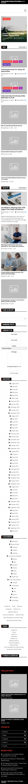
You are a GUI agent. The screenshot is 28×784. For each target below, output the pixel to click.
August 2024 (15, 451)
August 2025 (15, 416)
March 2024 (15, 466)
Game (14, 571)
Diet (20, 61)
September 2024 (15, 448)
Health (15, 574)
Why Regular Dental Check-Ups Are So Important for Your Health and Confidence (12, 245)
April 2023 (15, 498)
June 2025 (15, 422)
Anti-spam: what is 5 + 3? (14, 366)
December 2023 (15, 475)
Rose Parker (17, 38)
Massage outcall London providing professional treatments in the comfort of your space (13, 774)
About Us (19, 606)
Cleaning (14, 553)
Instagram (5, 739)
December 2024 (15, 439)
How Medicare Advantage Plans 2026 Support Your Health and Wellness (13, 208)
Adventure (15, 541)
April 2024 (15, 463)
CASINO (5, 19)
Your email (14, 340)
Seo (15, 591)
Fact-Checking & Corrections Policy (13, 617)
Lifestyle (14, 582)
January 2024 (15, 472)
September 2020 (15, 507)
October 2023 (15, 481)
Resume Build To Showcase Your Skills (11, 151)
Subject (14, 346)
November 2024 (15, 442)
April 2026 (15, 395)
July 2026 (14, 386)
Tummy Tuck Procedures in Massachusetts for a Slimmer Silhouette (13, 695)
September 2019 (15, 528)
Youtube (4, 746)
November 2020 (15, 501)
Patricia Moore (20, 74)
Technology (14, 600)
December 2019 (15, 522)
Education (15, 565)
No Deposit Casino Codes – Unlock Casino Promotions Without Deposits (12, 34)
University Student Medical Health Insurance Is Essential (13, 2)
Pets (15, 588)
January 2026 (15, 404)
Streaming (15, 597)
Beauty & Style (7, 61)
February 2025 (15, 434)
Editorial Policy (20, 615)
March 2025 (15, 431)
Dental (15, 61)
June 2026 (15, 389)
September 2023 (15, 484)
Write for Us (17, 609)
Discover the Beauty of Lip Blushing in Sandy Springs (12, 720)
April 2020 (15, 513)
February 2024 (15, 469)
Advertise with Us (13, 612)
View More (22, 47)
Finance (15, 568)
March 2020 (15, 516)
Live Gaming (14, 585)
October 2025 (15, 410)
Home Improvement (14, 580)
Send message (14, 373)
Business (14, 547)
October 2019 (15, 525)
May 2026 (15, 392)
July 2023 (14, 490)
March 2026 (15, 398)
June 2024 (15, 457)
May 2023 (15, 495)
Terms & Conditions (8, 615)
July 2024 (14, 454)
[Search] (25, 318)
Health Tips (6, 64)
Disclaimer (9, 609)
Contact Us (7, 606)
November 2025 (15, 407)
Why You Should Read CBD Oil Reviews (11, 125)
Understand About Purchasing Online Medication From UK (13, 97)
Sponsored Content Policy (14, 620)
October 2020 (15, 504)
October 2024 (15, 445)
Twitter (4, 735)
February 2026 (15, 401)
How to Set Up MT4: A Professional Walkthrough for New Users (12, 769)
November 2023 (15, 478)
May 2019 (15, 531)
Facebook (5, 732)
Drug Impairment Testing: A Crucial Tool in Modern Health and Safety (12, 300)
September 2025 (15, 413)
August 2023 (15, 487)
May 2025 (15, 425)
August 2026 (15, 383)
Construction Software (15, 556)
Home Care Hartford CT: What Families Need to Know (13, 759)
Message (14, 352)
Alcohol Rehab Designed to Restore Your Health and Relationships (12, 273)
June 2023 (15, 492)
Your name (14, 334)
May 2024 (15, 460)
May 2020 (15, 510)
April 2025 (15, 428)
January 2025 (15, 436)
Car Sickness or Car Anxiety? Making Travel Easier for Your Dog (12, 755)
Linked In (4, 742)
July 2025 (14, 419)
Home (13, 606)
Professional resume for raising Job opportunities (13, 70)
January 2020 (15, 519)
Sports (15, 594)
